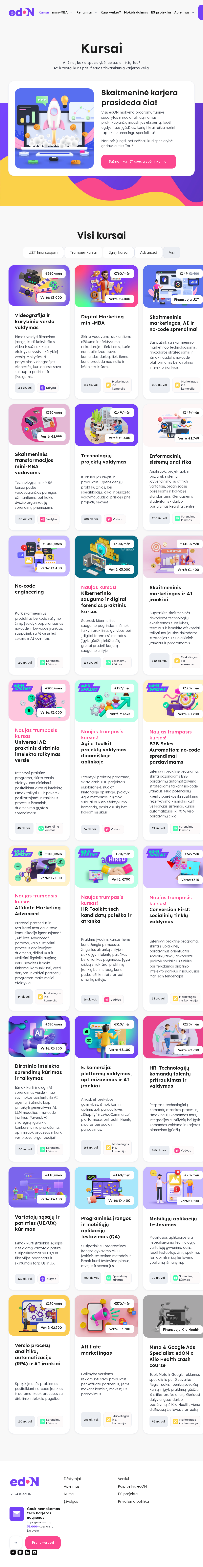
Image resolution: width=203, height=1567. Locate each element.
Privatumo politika (133, 1501)
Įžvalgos (71, 1501)
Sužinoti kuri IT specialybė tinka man (139, 161)
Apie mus (71, 1486)
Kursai (44, 12)
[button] (62, 12)
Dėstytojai (72, 1479)
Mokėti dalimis (136, 12)
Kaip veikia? (111, 12)
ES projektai (161, 12)
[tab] (43, 252)
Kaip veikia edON (132, 1486)
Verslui (123, 1479)
